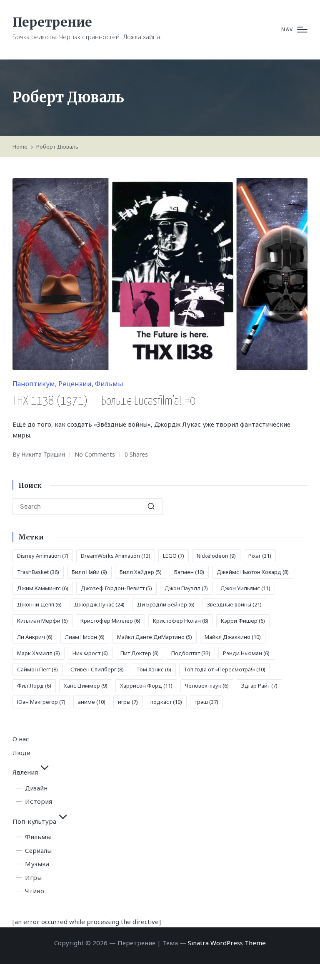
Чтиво (34, 891)
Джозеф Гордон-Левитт (116, 588)
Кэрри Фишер (243, 620)
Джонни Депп (39, 604)
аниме (91, 702)
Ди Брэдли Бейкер (166, 604)
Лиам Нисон (85, 637)
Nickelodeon (216, 555)
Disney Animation (42, 555)
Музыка (37, 864)
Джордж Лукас (99, 604)
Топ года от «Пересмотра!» (224, 669)
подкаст (166, 702)
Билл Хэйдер (141, 572)
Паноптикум (33, 383)
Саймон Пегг (37, 669)
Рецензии (75, 383)
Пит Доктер (139, 653)
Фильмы (109, 383)
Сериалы (38, 850)
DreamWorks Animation (115, 555)
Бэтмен (189, 572)
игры (128, 702)
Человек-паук (207, 685)
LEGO (173, 555)
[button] (151, 506)
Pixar (259, 555)
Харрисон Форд (146, 685)
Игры (33, 877)
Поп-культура (34, 821)
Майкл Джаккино (233, 637)
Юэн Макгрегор (41, 702)
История (38, 801)
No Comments (95, 454)
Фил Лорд (34, 685)
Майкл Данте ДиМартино (154, 637)
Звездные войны (234, 604)
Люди (21, 752)
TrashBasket (38, 572)
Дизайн (36, 788)
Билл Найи (89, 572)
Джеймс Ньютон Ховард (253, 572)
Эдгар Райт (259, 685)
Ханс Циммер (86, 685)
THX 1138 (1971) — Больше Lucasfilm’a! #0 (104, 401)
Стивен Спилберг (97, 669)
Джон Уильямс (245, 588)
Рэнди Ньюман (246, 653)
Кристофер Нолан (180, 620)
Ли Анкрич (34, 637)
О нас (20, 739)
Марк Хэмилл (38, 653)
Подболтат (190, 653)
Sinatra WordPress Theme (227, 943)
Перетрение (52, 22)
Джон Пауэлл (186, 588)
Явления (25, 772)
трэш (206, 702)
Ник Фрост (90, 653)
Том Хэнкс (153, 669)
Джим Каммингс (42, 588)
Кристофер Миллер (110, 620)
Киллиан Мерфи (42, 620)
